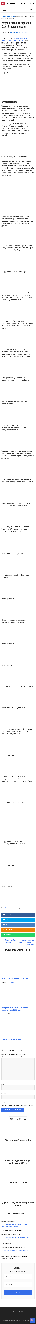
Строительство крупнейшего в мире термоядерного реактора (14, 1226)
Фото (12, 1014)
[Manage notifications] (31, 1319)
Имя (3, 1084)
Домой (3, 16)
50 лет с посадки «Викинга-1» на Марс (18, 1140)
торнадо (23, 908)
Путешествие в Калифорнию (18, 1182)
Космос (13, 982)
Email (3, 1093)
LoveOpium (8, 3)
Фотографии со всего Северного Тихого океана (15, 1252)
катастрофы (15, 908)
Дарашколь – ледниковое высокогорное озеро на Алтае (18, 1203)
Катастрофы (11, 16)
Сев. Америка (23, 32)
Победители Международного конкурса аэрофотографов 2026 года (18, 1161)
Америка (8, 908)
